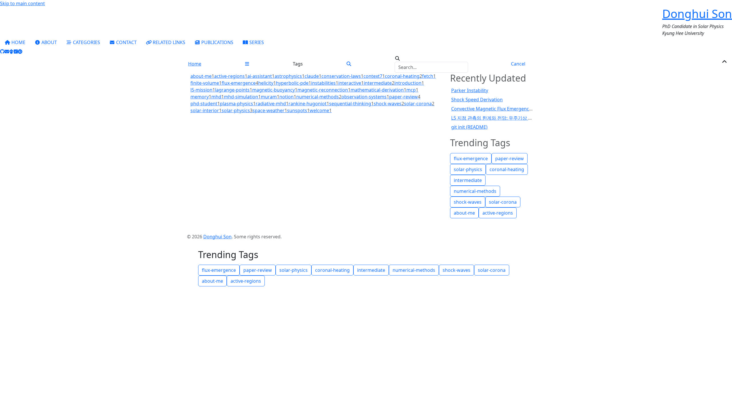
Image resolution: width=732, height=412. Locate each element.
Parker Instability (469, 90)
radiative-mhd (272, 103)
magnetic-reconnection (324, 90)
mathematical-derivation (378, 90)
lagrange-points (233, 90)
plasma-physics (238, 103)
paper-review (404, 97)
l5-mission (202, 90)
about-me (202, 76)
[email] (7, 51)
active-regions (230, 76)
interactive (351, 83)
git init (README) (469, 127)
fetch (429, 76)
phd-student (205, 103)
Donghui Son (697, 13)
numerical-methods (318, 97)
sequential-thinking (351, 103)
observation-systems (365, 97)
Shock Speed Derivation (477, 99)
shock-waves (389, 103)
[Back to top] (724, 62)
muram (270, 97)
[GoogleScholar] (11, 51)
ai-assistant (260, 76)
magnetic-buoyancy (274, 90)
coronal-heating (403, 76)
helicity (267, 83)
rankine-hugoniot (309, 103)
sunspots (298, 110)
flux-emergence (240, 83)
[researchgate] (16, 51)
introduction (409, 83)
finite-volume (206, 83)
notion (287, 97)
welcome (321, 110)
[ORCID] (20, 51)
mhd (217, 97)
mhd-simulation (242, 97)
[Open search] (348, 63)
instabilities (324, 83)
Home (194, 64)
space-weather (269, 110)
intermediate (379, 83)
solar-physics (237, 110)
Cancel (518, 64)
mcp (412, 90)
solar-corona (419, 103)
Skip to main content (22, 3)
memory (200, 97)
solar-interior (206, 110)
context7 (374, 76)
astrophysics (289, 76)
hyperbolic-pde (293, 83)
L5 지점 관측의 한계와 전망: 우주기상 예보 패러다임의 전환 (511, 118)
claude (313, 76)
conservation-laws (342, 76)
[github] (2, 51)
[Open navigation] (247, 63)
